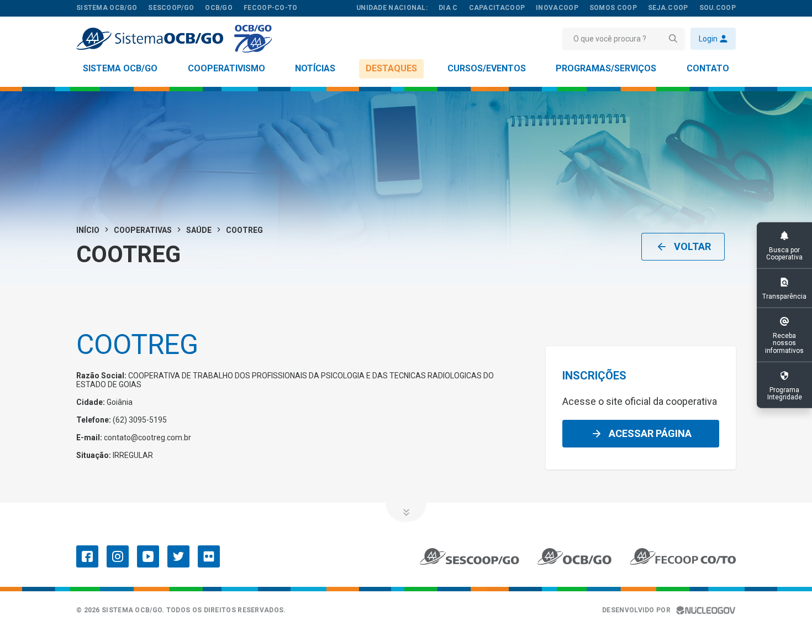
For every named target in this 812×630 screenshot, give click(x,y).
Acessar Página (650, 433)
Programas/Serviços (606, 68)
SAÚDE (199, 230)
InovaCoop (557, 8)
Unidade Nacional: (392, 8)
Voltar (692, 246)
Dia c (448, 8)
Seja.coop (668, 8)
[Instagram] (118, 556)
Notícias (315, 68)
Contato (708, 68)
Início (87, 230)
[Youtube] (148, 556)
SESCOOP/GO (171, 8)
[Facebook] (87, 556)
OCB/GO (219, 8)
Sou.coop (717, 8)
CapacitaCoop (497, 8)
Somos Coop (613, 8)
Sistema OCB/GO (120, 68)
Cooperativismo (226, 68)
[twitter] (178, 556)
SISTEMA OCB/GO (106, 8)
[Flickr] (209, 556)
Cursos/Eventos (486, 68)
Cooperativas (143, 230)
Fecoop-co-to (271, 8)
